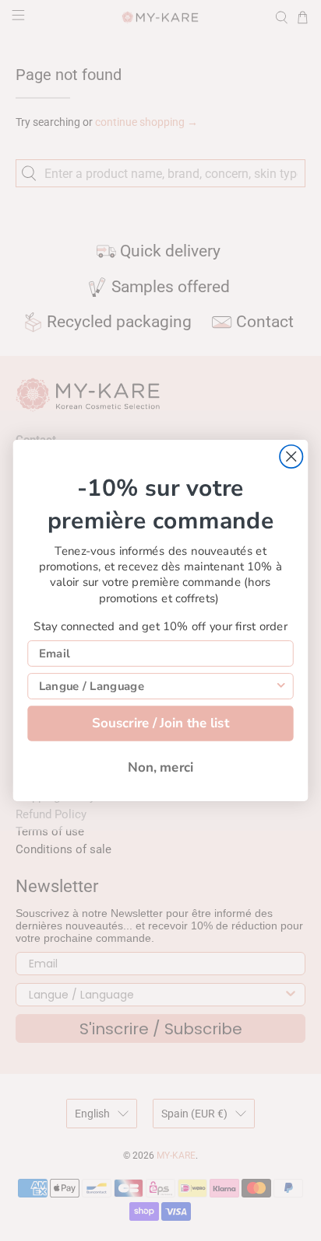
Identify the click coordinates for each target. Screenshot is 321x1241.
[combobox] (157, 686)
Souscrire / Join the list (161, 723)
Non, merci (160, 767)
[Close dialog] (291, 456)
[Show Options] (280, 686)
